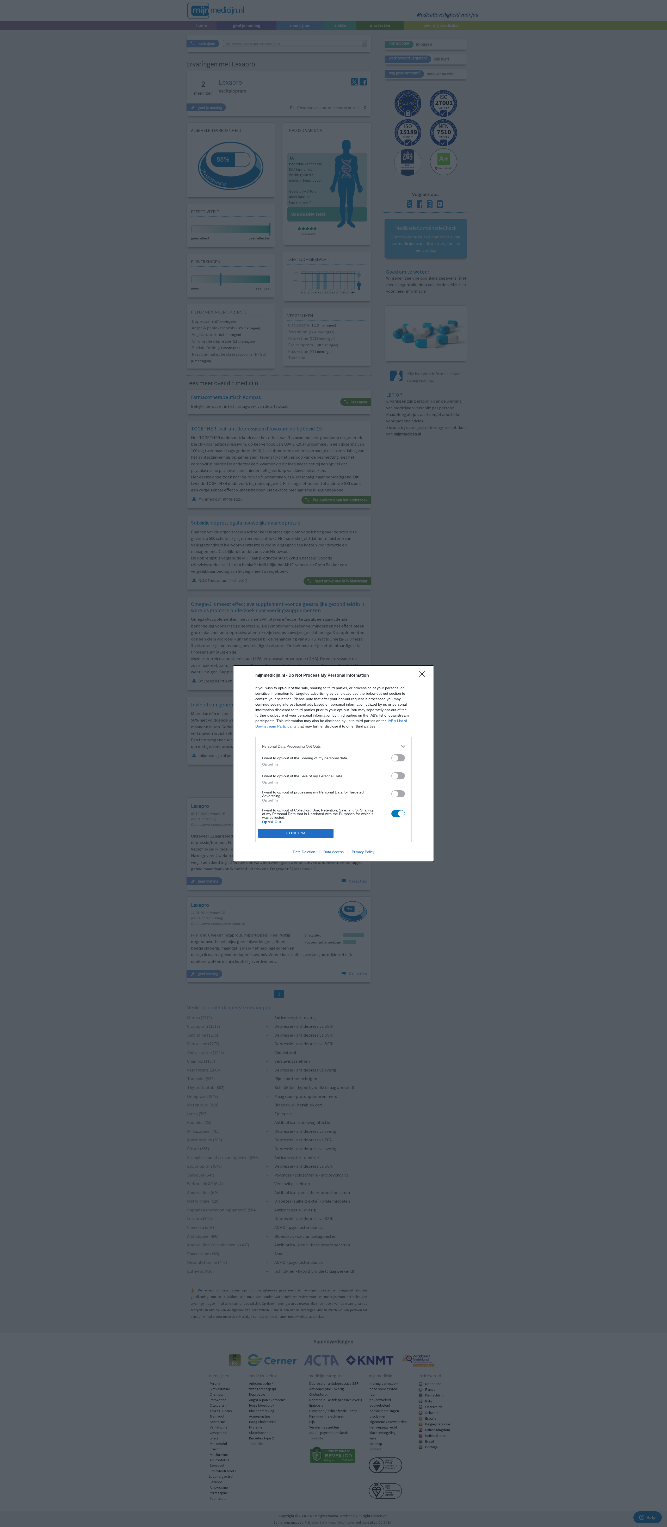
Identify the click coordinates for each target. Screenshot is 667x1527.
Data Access (333, 852)
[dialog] (333, 764)
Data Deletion (304, 852)
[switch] (398, 757)
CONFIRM (296, 833)
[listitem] (333, 746)
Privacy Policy (363, 852)
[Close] (424, 676)
